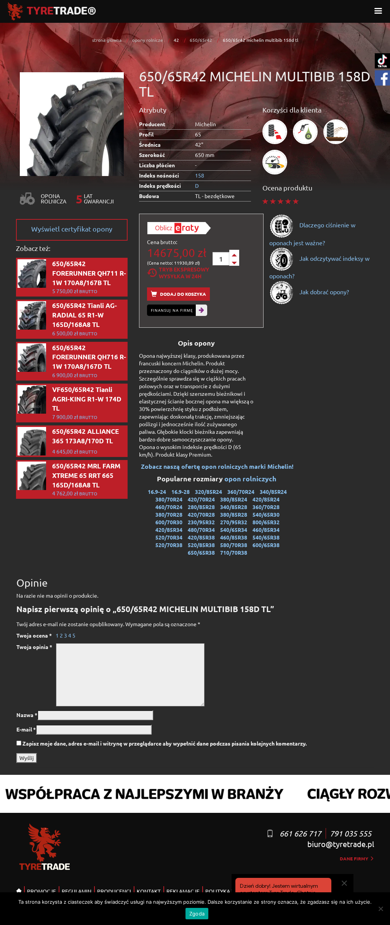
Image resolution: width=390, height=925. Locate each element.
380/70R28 (168, 514)
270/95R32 (233, 522)
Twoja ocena (34, 635)
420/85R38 (201, 537)
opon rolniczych (251, 478)
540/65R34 (233, 529)
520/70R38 (168, 544)
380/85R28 (233, 514)
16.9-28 (180, 491)
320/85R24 (208, 491)
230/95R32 (201, 522)
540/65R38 (266, 537)
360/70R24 (240, 491)
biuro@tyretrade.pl (340, 844)
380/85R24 (233, 499)
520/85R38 (201, 544)
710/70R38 (233, 552)
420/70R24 (201, 499)
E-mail (26, 729)
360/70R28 (266, 506)
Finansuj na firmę (172, 310)
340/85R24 (273, 491)
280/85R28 (201, 506)
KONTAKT (149, 891)
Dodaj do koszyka (182, 294)
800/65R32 (266, 522)
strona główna (106, 40)
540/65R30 (266, 514)
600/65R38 (266, 544)
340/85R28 (233, 506)
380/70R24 (168, 499)
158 (199, 175)
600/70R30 (168, 522)
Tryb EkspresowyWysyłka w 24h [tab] (184, 272)
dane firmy (354, 858)
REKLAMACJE (183, 891)
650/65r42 (201, 40)
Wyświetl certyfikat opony (71, 229)
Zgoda (197, 914)
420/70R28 (201, 514)
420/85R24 (266, 499)
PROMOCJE (41, 891)
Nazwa (26, 714)
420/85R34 (168, 529)
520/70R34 (168, 537)
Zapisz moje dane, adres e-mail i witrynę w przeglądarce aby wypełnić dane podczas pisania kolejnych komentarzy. (164, 743)
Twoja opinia (34, 646)
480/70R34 (201, 529)
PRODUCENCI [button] (114, 891)
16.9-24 (157, 491)
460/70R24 (168, 506)
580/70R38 (233, 544)
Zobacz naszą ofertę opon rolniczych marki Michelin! (217, 466)
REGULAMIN (76, 891)
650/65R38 (201, 552)
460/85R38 (233, 537)
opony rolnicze (147, 40)
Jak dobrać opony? (323, 291)
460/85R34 (266, 529)
